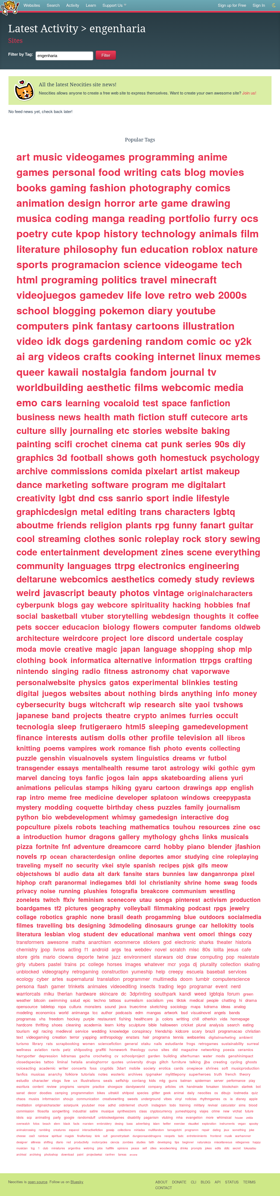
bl (57, 873)
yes (170, 1000)
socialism (155, 1000)
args (116, 949)
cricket (187, 1025)
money (245, 693)
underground (151, 1098)
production (245, 899)
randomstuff (86, 1117)
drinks (184, 1148)
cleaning (73, 1025)
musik (228, 1136)
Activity (72, 5)
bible (152, 1025)
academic (47, 1068)
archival (21, 1154)
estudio (22, 1080)
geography (106, 908)
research (160, 704)
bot (258, 1086)
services (237, 971)
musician (22, 1148)
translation (108, 978)
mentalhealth (102, 767)
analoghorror (97, 1061)
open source (37, 1181)
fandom (148, 371)
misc (194, 949)
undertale (195, 638)
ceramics (245, 1049)
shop (226, 649)
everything (237, 551)
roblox (207, 248)
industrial (79, 1111)
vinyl (178, 1098)
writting (182, 1019)
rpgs (220, 908)
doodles (46, 1092)
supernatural (80, 978)
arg (36, 356)
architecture (37, 638)
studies (140, 1142)
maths (78, 941)
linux (210, 356)
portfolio (189, 218)
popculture (33, 826)
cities (153, 1148)
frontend (215, 1136)
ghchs (189, 836)
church (143, 1105)
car (203, 925)
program (150, 484)
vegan (242, 1123)
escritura (22, 1086)
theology (137, 1049)
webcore (112, 604)
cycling (236, 1061)
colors (167, 1019)
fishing (125, 1019)
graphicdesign (46, 511)
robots (86, 826)
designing (92, 925)
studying (197, 856)
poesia (229, 1049)
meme (57, 797)
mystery (28, 807)
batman (186, 1080)
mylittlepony (175, 1074)
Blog (205, 1182)
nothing (142, 693)
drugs (151, 1061)
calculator (228, 1105)
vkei (107, 865)
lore (137, 638)
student (93, 934)
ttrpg (125, 565)
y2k (243, 340)
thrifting (42, 1025)
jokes (208, 1148)
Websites (32, 5)
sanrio (129, 497)
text (19, 1037)
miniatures (58, 1148)
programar (200, 986)
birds (168, 693)
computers (42, 325)
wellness (23, 1049)
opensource (26, 1006)
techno (100, 1000)
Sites (15, 41)
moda (26, 649)
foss (93, 1068)
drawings (197, 787)
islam (156, 1123)
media (229, 387)
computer (180, 626)
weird (28, 592)
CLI (193, 1182)
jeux (226, 1130)
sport (157, 497)
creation (59, 1037)
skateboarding (183, 777)
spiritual (57, 1136)
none (97, 917)
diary (160, 310)
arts (239, 416)
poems (54, 748)
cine (218, 856)
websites (85, 693)
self (144, 1148)
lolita (219, 949)
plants (139, 524)
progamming (163, 917)
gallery (129, 836)
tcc (95, 1012)
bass (130, 1123)
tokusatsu (250, 1148)
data (88, 873)
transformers (30, 941)
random (164, 340)
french (230, 1074)
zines (172, 551)
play (252, 1080)
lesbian (55, 934)
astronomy (150, 671)
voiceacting (26, 1068)
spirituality (150, 604)
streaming (59, 538)
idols (20, 1117)
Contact (163, 1187)
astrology (184, 767)
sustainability (232, 1043)
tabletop (48, 1006)
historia (243, 941)
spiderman (203, 1080)
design (84, 202)
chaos (20, 1098)
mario (49, 956)
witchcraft (107, 704)
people (212, 1000)
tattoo (49, 1061)
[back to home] (10, 7)
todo (173, 1105)
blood (253, 1105)
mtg (162, 1080)
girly (20, 963)
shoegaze (115, 1086)
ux (75, 1080)
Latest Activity (43, 29)
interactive (197, 816)
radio (91, 671)
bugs (77, 704)
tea (127, 949)
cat (151, 443)
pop (230, 956)
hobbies (218, 604)
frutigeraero (101, 726)
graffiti (101, 1049)
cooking (134, 356)
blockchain (230, 1086)
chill (195, 1019)
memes (243, 356)
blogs (68, 604)
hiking (122, 787)
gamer (58, 986)
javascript (63, 592)
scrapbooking (67, 1043)
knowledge (119, 1031)
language (160, 649)
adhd (112, 1105)
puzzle (26, 757)
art (23, 156)
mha (179, 1117)
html (27, 279)
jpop (45, 949)
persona (25, 986)
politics (119, 279)
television (194, 737)
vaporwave (210, 671)
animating (42, 1117)
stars (152, 873)
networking (210, 1049)
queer (30, 371)
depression (48, 1055)
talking (195, 1061)
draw (191, 956)
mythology (159, 836)
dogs (77, 340)
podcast (199, 908)
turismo (22, 1043)
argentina (74, 1148)
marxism (88, 1123)
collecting (224, 748)
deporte (85, 956)
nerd (236, 986)
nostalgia (104, 371)
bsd (184, 1012)
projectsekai (94, 1154)
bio (47, 816)
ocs (249, 218)
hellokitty (224, 925)
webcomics (84, 578)
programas (26, 1019)
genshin (52, 757)
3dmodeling (125, 925)
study (207, 578)
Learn (91, 5)
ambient (246, 1037)
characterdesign (92, 856)
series (198, 443)
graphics (35, 457)
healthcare (143, 1019)
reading (146, 218)
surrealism (133, 1000)
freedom (56, 1019)
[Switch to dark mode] (274, 5)
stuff (177, 416)
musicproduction (245, 1068)
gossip (110, 1130)
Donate (179, 1182)
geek (167, 1092)
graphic (76, 917)
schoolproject (133, 1055)
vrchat (237, 1111)
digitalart (207, 484)
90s (222, 443)
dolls (117, 737)
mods (220, 1055)
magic (106, 649)
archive (32, 470)
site (185, 704)
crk (181, 1086)
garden (154, 1055)
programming (162, 156)
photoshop (51, 1154)
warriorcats (28, 993)
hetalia (77, 1061)
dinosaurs (159, 925)
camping (61, 1092)
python (27, 816)
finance (29, 737)
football (87, 457)
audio (71, 873)
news (69, 416)
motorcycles (99, 1142)
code (26, 551)
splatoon (164, 797)
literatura (28, 934)
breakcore (155, 891)
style (123, 865)
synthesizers (126, 1111)
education (164, 248)
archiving (35, 1154)
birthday (120, 807)
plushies (95, 891)
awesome (57, 941)
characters (187, 511)
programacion (85, 264)
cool (25, 538)
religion (106, 524)
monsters (92, 1006)
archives (135, 1074)
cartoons (157, 325)
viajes (204, 1111)
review (52, 1086)
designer (22, 1142)
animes (173, 715)
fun (129, 248)
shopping (197, 649)
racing (47, 1031)
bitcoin (39, 1000)
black (66, 1123)
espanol (74, 1130)
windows (196, 797)
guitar (241, 524)
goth (147, 457)
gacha (84, 1055)
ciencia (114, 1142)
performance (236, 1080)
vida (223, 1019)
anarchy (55, 1074)
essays (68, 767)
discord (160, 638)
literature (38, 248)
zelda (249, 1117)
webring (89, 1148)
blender (220, 846)
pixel (248, 873)
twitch (51, 899)
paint (80, 1154)
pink (82, 325)
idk (53, 340)
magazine (189, 1049)
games (32, 171)
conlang (139, 1080)
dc (123, 993)
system (122, 757)
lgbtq (224, 511)
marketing (66, 484)
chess (145, 807)
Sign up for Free (232, 5)
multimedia (165, 978)
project (114, 638)
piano (196, 846)
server (218, 1080)
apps (150, 777)
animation (40, 202)
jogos (115, 777)
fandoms (215, 626)
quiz (255, 1092)
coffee (248, 616)
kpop (88, 233)
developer (131, 797)
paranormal (71, 882)
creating (220, 1061)
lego (181, 986)
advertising (143, 1123)
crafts (97, 356)
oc (225, 340)
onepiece (195, 1068)
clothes (99, 538)
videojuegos (46, 294)
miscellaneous (223, 1142)
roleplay (162, 538)
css (105, 497)
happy (257, 1142)
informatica (91, 660)
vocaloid (121, 402)
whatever (154, 963)
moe (101, 1105)
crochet (91, 443)
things (227, 934)
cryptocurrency (161, 1111)
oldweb (248, 626)
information (176, 660)
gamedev (102, 294)
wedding (99, 1031)
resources (214, 826)
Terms (249, 1182)
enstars (132, 1037)
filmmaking (169, 908)
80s (206, 949)
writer (63, 1068)
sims (242, 1105)
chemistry (26, 949)
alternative (133, 660)
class (143, 1111)
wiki (209, 767)
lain (133, 777)
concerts (79, 1068)
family (194, 807)
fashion (108, 187)
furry (225, 218)
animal (179, 1092)
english (242, 787)
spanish (144, 865)
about (114, 693)
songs (163, 899)
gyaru (144, 787)
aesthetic (109, 387)
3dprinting (140, 993)
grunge (186, 925)
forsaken (212, 1086)
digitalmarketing (222, 1037)
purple (88, 1019)
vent (189, 934)
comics (213, 187)
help (160, 971)
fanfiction (210, 402)
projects (87, 715)
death (134, 917)
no (69, 865)
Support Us (113, 5)
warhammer (243, 1136)
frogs (190, 1043)
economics (46, 1012)
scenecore (121, 899)
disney (241, 1098)
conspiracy (142, 1031)
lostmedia (241, 1092)
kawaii (63, 371)
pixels (63, 826)
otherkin (209, 1019)
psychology (234, 457)
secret (237, 1148)
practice (98, 1086)
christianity (165, 882)
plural (201, 1025)
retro (180, 294)
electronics (161, 565)
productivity (81, 1142)
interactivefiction (92, 1130)
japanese (32, 715)
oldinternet (127, 1105)
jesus (232, 949)
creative (78, 649)
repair (205, 1130)
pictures (76, 908)
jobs (100, 1148)
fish (155, 748)
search (233, 1025)
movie (50, 649)
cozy (245, 934)
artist (192, 470)
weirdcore (80, 638)
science (142, 264)
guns (173, 1080)
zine (239, 826)
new (226, 1111)
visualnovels (88, 757)
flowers (146, 626)
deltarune (36, 578)
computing (211, 956)
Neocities (15, 1181)
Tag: (20, 54)
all (219, 737)
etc (122, 430)
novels (26, 856)
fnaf (243, 604)
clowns (66, 956)
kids (152, 1080)
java (122, 1006)
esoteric (118, 1074)
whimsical (224, 1117)
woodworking (168, 1148)
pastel (54, 963)
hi (240, 1000)
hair (146, 1037)
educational (137, 934)
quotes (117, 1061)
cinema (126, 443)
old (179, 956)
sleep (67, 726)
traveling (28, 865)
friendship (163, 1031)
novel (161, 949)
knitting (28, 748)
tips (177, 1142)
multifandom (156, 1130)
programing (69, 279)
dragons (102, 836)
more (210, 1117)
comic (201, 340)
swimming (58, 1000)
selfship (122, 1080)
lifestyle (212, 497)
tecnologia (35, 726)
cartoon (168, 787)
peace (135, 1148)
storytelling (127, 616)
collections (124, 1130)
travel (153, 279)
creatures (59, 1130)
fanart (212, 524)
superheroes (200, 1074)
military (199, 1105)
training (185, 1105)
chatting (229, 1000)
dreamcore (124, 846)
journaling (91, 430)
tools (247, 925)
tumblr (202, 978)
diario (59, 1142)
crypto (145, 715)
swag (231, 882)
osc (254, 826)
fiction (151, 416)
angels (220, 1012)
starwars (163, 956)
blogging (74, 310)
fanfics (22, 1074)
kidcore (182, 1031)
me (177, 484)
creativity (36, 497)
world (63, 1012)
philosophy (90, 248)
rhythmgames (210, 1098)
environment (137, 956)
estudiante (174, 1043)
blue (190, 917)
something (239, 1130)
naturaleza (204, 1142)
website (181, 430)
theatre (118, 715)
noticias (191, 1098)
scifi (63, 443)
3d (62, 457)
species (142, 1092)
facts (76, 1123)
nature (242, 248)
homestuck (183, 457)
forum (233, 993)
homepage (240, 1019)
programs (67, 1086)
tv (212, 371)
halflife (110, 1148)
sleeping (164, 726)
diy (239, 443)
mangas (154, 1012)
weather (23, 1000)
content (38, 1086)
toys (76, 777)
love (155, 294)
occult (227, 715)
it (231, 616)
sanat (20, 1092)
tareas (122, 1154)
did (175, 1049)
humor (75, 836)
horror (119, 202)
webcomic (186, 387)
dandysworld (135, 1086)
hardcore (24, 1025)
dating (217, 1130)
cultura (75, 1006)
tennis (178, 1037)
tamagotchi (174, 1130)
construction (115, 971)
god (167, 941)
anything (196, 693)
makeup (223, 470)
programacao (230, 1031)
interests (61, 737)
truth (218, 1074)
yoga (184, 963)
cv (116, 1055)
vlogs (56, 1080)
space (174, 402)
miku (49, 993)
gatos (119, 682)
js (157, 1019)
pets (24, 626)
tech (231, 264)
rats (49, 1043)
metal (92, 511)
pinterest (188, 899)
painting (33, 443)
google (69, 1117)
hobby (174, 846)
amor (174, 856)
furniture (179, 1061)
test (150, 402)
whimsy (124, 816)
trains (71, 963)
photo (173, 748)
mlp (245, 649)
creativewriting (113, 1098)
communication (88, 1098)
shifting (48, 1142)
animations (33, 787)
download (67, 1154)
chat (180, 671)
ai (20, 356)
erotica (165, 1068)
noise (48, 891)
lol (142, 882)
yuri (237, 777)
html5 (135, 726)
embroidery (104, 1123)
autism (92, 737)
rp (43, 856)
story (216, 538)
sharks (206, 941)
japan (130, 649)
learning (82, 402)
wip (135, 704)
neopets (169, 1136)
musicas (38, 1074)
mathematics (150, 826)
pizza (24, 846)
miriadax (139, 1130)
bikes (101, 1092)
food (109, 171)
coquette (89, 807)
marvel (26, 777)
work (107, 748)
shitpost (128, 1092)
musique (107, 1111)
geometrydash (120, 1136)
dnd (86, 497)
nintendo (32, 671)
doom (186, 978)
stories (147, 430)
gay (87, 604)
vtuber (92, 616)
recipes (169, 865)
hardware (86, 993)
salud (75, 1000)
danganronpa (219, 873)
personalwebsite (45, 682)
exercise (179, 1123)
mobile (134, 1068)
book (58, 660)
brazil (210, 1031)
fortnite (47, 846)
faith (151, 1142)
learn (109, 1025)
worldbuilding (49, 387)
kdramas (68, 1055)
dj (195, 963)
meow (219, 865)
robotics (51, 917)
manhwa (168, 934)
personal (73, 171)
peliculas (68, 787)
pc (82, 963)
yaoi (202, 704)
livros (59, 949)
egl (35, 1031)
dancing (53, 777)
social (27, 616)
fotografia (124, 891)
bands (234, 1012)
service (81, 1031)
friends (72, 524)
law (193, 873)
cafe (246, 949)
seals (107, 1080)
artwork (171, 1012)
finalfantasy (84, 1136)
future (249, 1111)
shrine (193, 882)
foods (249, 882)
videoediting (123, 986)
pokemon (122, 310)
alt (101, 873)
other (138, 737)
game (174, 202)
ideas (226, 1006)
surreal (253, 1043)
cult (105, 1136)
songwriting (60, 1111)
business (35, 416)
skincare (109, 993)
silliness (35, 1142)
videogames (95, 156)
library (37, 1043)
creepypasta (232, 797)
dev (113, 934)
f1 (86, 949)
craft (45, 882)
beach (47, 1123)
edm (139, 1012)
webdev (143, 949)
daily (190, 1092)
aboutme (35, 524)
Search (53, 5)
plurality (208, 963)
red (68, 1142)
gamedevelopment (215, 726)
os (216, 1092)
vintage (168, 592)
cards (178, 1068)
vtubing (167, 1117)
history (121, 233)
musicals (235, 836)
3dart (121, 1068)
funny (185, 524)
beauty (102, 592)
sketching (158, 1006)
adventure (89, 846)
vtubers (37, 963)
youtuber (88, 1105)
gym (248, 767)
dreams (184, 757)
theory (245, 1074)
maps (196, 1006)
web (205, 294)
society (150, 1068)
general (131, 1043)
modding (59, 807)
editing (121, 511)
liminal (62, 1061)
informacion (51, 1098)
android (100, 949)
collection (230, 963)
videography (55, 971)
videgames (242, 1142)
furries (201, 715)
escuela (194, 971)
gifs (203, 865)
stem (57, 1123)
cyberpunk (35, 604)
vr (202, 757)
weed (200, 993)
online (127, 856)
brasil (115, 917)
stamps (97, 787)
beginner (188, 1142)
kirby (121, 1025)
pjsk (188, 865)
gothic (228, 767)
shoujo (68, 1098)
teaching (113, 826)
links (209, 836)
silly (58, 430)
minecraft (193, 279)
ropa (62, 1006)
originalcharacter (47, 1105)
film (250, 233)
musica (34, 218)
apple (253, 1098)
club (45, 1148)
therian (64, 993)
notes (103, 1074)
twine (103, 956)
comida (126, 470)
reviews (238, 578)
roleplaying (242, 856)
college (96, 963)
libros (236, 737)
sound (110, 1006)
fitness (116, 671)
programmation (82, 1092)
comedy (175, 578)
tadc (180, 1136)
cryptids (106, 1068)
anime (213, 156)
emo (26, 402)
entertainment (70, 551)
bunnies (174, 873)
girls (35, 956)
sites (165, 1049)
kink (97, 1136)
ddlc (226, 1148)
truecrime (138, 1006)
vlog (74, 934)
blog (195, 171)
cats (171, 171)
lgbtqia (216, 993)
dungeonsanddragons (147, 1136)
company (155, 1086)
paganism (151, 1117)
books (31, 187)
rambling (44, 1130)
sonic (130, 538)
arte (148, 202)
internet (176, 356)
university (135, 1061)
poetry (32, 233)
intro (37, 797)
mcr (172, 963)
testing (225, 682)
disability (134, 1117)
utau (145, 899)
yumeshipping (185, 1111)
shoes (57, 1025)
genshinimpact (240, 1055)
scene (199, 551)
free (75, 797)
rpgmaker (154, 1074)
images (133, 963)
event (221, 986)
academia (92, 1025)
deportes (151, 856)
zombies (127, 1142)
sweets (132, 1098)
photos (135, 592)
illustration (209, 325)
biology (116, 626)
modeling (24, 1012)
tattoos (115, 1000)
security (87, 865)
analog (240, 1006)
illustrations (90, 1080)
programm (192, 1130)
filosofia (43, 1111)
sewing (245, 538)
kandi (185, 993)
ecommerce (127, 941)
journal (187, 371)
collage (26, 917)
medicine (99, 797)
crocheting (102, 1055)
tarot (159, 767)
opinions (122, 1148)
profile (162, 737)
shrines (212, 1068)
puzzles (169, 807)
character (40, 1080)
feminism (91, 899)
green (248, 994)
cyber (43, 978)
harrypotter (26, 1055)
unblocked (27, 971)
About (161, 1182)
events (196, 748)
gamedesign (158, 816)
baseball (216, 971)
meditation (24, 1105)
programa (161, 1037)
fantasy (114, 325)
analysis (216, 1025)
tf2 (58, 908)
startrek (247, 1086)
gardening (117, 340)
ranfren (110, 1154)
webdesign (170, 616)
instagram (158, 1105)
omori (207, 934)
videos (64, 356)
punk (171, 443)
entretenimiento (197, 1136)
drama (251, 1000)
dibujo (226, 1092)
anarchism (99, 941)
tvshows (228, 704)
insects (147, 986)
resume (137, 767)
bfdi (131, 882)
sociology (178, 1006)
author (106, 1012)
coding (72, 218)
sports (32, 264)
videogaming (37, 1037)
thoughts (210, 616)
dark (114, 873)
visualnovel (201, 1012)
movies (226, 171)
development (130, 551)
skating (252, 963)
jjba (207, 1061)
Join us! (249, 93)
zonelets (28, 899)
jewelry (240, 908)
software (110, 484)
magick (69, 1136)
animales (97, 986)
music (48, 156)
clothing (31, 660)
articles (170, 1086)
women (89, 1043)
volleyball (137, 908)
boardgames (33, 908)
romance (131, 748)
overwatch (23, 1123)
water (207, 1055)
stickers (151, 941)
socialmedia (244, 917)
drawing (211, 202)
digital (27, 693)
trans (151, 511)
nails (158, 1043)
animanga (80, 1012)
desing (119, 1123)
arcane (133, 1154)
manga (108, 218)
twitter (167, 1123)
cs (225, 1098)
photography (160, 187)
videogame (191, 264)
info (223, 693)
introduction (42, 836)
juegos (54, 693)
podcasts (124, 1012)
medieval (64, 1031)
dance (29, 484)
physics (92, 682)
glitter (156, 1092)
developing (164, 1142)
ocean (58, 856)
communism (189, 891)
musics (34, 1098)
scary (197, 1031)
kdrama (211, 1006)
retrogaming (85, 971)
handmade (195, 1086)
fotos (36, 1123)
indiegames (106, 882)
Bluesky (77, 1181)
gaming (68, 187)
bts (70, 925)
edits (218, 1148)
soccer (47, 626)
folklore (71, 1074)
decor (32, 1092)
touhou (184, 826)
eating (248, 1025)
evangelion (194, 1117)
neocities (204, 1092)
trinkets (76, 986)
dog (223, 816)
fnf (66, 846)
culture (31, 430)
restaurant (107, 1019)
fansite (132, 873)
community (40, 565)
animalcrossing (26, 1130)
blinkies (196, 682)
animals (218, 233)
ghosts (251, 1061)
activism (215, 899)
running (69, 891)
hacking (187, 604)
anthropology (111, 1037)
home (212, 882)
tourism (23, 1031)
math (124, 416)
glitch (163, 1061)
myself (53, 865)
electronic (185, 941)
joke (251, 1130)
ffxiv (69, 899)
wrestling (222, 891)
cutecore (209, 416)
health (97, 416)
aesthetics (133, 578)
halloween (169, 1025)
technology (168, 233)
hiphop (26, 882)
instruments (227, 1123)
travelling (50, 925)
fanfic (94, 777)
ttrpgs (210, 660)
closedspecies (28, 1061)
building (170, 1055)
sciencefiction (109, 1043)
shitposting (83, 1049)
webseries (196, 1037)
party (57, 1117)
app (221, 787)
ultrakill (113, 1092)
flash (42, 986)
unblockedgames (111, 1117)
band (61, 715)
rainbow (43, 1136)
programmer (136, 978)
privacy (26, 891)
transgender (35, 767)
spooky (253, 1123)
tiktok (181, 1000)
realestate (248, 956)
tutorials (88, 1074)
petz (67, 1049)
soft (225, 1068)
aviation (41, 1049)
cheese (21, 1136)
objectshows (34, 873)
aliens (218, 777)
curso (153, 1049)
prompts (196, 1148)
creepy (175, 971)
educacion (81, 626)
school (32, 310)
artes (57, 978)
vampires (82, 748)
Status (232, 1182)
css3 (32, 1136)
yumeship (142, 971)
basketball (59, 616)
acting (74, 949)
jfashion (248, 846)
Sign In (259, 5)
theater (224, 941)
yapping (90, 1037)
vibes (168, 1098)
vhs (42, 1019)
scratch (178, 949)
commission (25, 1111)
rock (191, 538)
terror (74, 1037)
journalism (223, 807)
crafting (238, 660)
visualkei (193, 1123)
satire (94, 1111)
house (239, 1117)
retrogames (208, 1043)
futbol (217, 757)
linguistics (152, 757)
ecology (24, 978)
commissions (79, 470)
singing (65, 671)
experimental (156, 682)
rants (55, 1049)
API (218, 1182)
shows (120, 457)
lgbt (67, 497)
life (134, 294)
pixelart (161, 470)
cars (51, 402)
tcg (33, 1148)
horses (114, 963)
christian (252, 1031)
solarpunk (71, 1105)
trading (166, 986)
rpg (162, 524)
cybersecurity (40, 704)
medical (196, 1000)
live (67, 1080)
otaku (146, 1043)
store (21, 956)
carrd (152, 846)
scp (29, 1117)
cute (61, 233)
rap (21, 797)
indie (182, 497)
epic (87, 1000)
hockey (73, 1019)
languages (89, 565)
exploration (209, 1123)
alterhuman (190, 1055)
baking (215, 430)
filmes (24, 925)
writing (140, 171)
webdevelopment (82, 816)
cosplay (229, 638)
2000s (232, 294)
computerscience (231, 978)
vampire (83, 1086)
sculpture (137, 1025)
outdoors (211, 917)
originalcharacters (220, 593)
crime (216, 1111)
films (146, 387)
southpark (165, 993)
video (29, 340)
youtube (196, 310)
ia (231, 1098)
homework (118, 1049)
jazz (116, 956)
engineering (214, 565)
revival (213, 1105)
